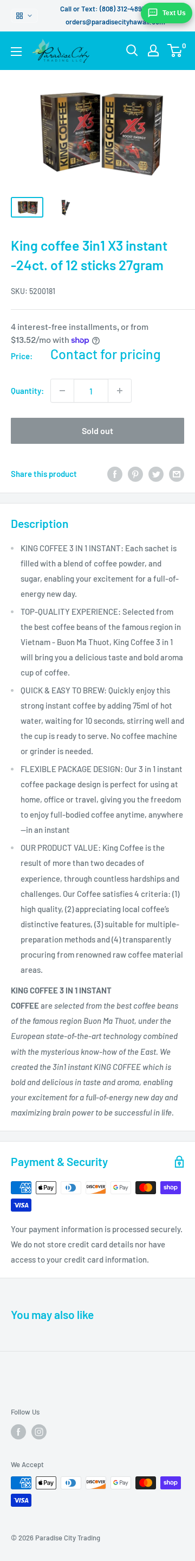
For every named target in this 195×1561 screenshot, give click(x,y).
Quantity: (27, 391)
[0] (175, 50)
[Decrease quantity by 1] (62, 390)
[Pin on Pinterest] (135, 474)
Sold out (97, 430)
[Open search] (132, 50)
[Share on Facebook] (114, 474)
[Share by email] (176, 474)
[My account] (153, 50)
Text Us (174, 13)
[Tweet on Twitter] (156, 474)
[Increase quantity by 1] (119, 390)
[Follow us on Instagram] (39, 1431)
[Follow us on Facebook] (18, 1431)
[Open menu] (16, 51)
